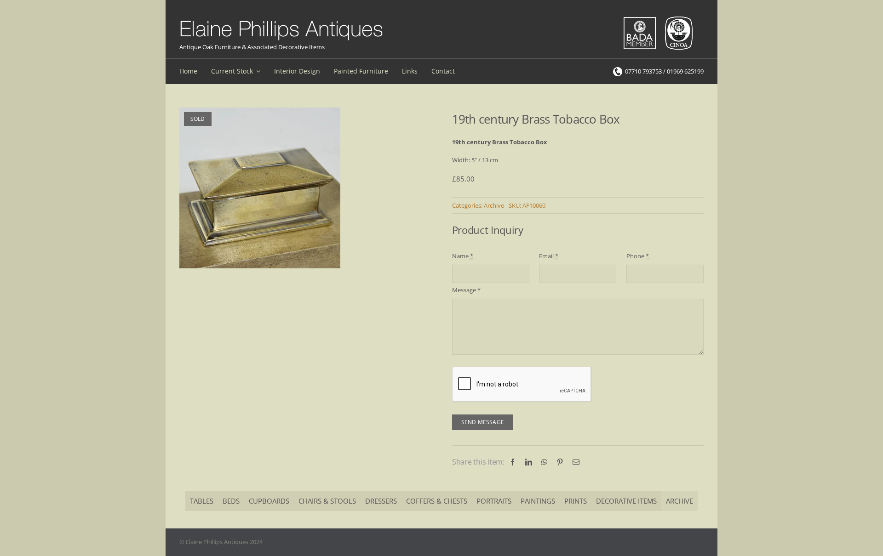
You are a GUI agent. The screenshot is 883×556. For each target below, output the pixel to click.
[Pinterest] (560, 462)
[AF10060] (259, 188)
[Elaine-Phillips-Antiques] (281, 21)
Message (466, 290)
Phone (637, 256)
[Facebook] (513, 462)
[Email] (576, 462)
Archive (494, 205)
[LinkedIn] (529, 462)
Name (462, 256)
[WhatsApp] (544, 462)
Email (548, 256)
